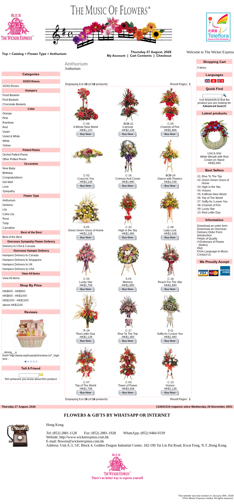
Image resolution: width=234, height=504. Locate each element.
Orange (7, 113)
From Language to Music (212, 251)
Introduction (204, 235)
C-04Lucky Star (85, 280)
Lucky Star (208, 208)
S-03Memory (128, 280)
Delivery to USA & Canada (19, 246)
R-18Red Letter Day (85, 332)
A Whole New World (214, 194)
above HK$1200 (13, 305)
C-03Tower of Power (127, 384)
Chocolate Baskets (14, 104)
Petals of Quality (207, 238)
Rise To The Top (212, 176)
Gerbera (8, 205)
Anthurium (58, 54)
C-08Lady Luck (170, 229)
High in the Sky (211, 187)
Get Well (8, 182)
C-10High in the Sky (127, 229)
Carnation (9, 227)
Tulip (6, 223)
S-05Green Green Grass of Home (86, 229)
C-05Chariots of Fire (169, 125)
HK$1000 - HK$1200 (16, 300)
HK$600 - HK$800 (14, 291)
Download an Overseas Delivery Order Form (211, 230)
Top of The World (212, 197)
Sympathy (9, 191)
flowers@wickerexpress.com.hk (81, 441)
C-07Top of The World (85, 384)
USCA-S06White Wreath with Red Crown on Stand (214, 157)
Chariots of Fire (211, 205)
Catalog (18, 54)
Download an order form (212, 225)
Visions (206, 190)
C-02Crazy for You (85, 177)
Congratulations (12, 177)
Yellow (7, 145)
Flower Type (36, 54)
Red (5, 127)
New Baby (9, 168)
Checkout (163, 55)
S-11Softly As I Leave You (170, 332)
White (6, 141)
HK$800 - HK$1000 (15, 295)
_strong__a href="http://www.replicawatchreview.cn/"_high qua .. (31, 355)
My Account (116, 55)
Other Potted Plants (15, 159)
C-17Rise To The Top (128, 332)
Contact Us (204, 254)
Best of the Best (12, 237)
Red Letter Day (211, 212)
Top (5, 54)
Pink (5, 118)
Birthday (8, 173)
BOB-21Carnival (127, 125)
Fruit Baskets (11, 99)
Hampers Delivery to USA (18, 269)
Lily (5, 209)
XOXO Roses (11, 86)
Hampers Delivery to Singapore (22, 259)
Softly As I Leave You (215, 201)
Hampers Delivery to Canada (21, 255)
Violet (6, 131)
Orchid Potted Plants (15, 154)
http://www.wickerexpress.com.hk (84, 437)
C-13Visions (170, 384)
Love (6, 186)
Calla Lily (8, 214)
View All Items (11, 278)
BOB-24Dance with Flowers (170, 177)
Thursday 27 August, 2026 (151, 52)
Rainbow (8, 122)
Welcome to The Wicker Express (210, 52)
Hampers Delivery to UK (17, 264)
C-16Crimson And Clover (127, 177)
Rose (6, 218)
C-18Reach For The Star (170, 280)
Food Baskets (11, 95)
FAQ (199, 248)
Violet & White (11, 136)
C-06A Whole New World (85, 125)
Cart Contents (141, 55)
